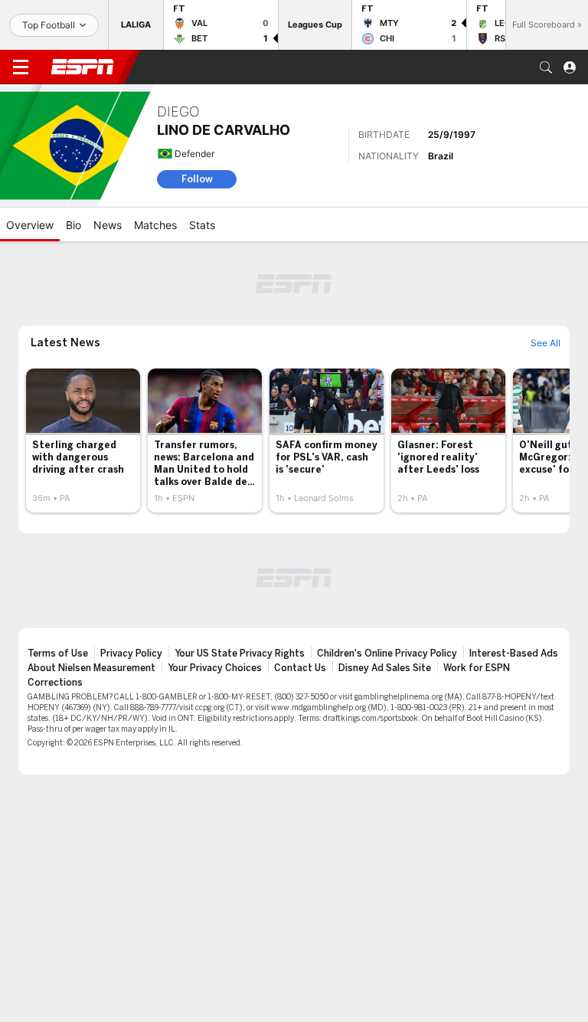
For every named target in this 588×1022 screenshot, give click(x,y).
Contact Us (300, 668)
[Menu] (20, 67)
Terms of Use (58, 653)
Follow (197, 179)
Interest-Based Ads (513, 653)
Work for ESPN (476, 668)
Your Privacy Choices (215, 668)
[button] (546, 67)
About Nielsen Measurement (91, 668)
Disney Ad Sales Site (384, 668)
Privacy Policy (131, 653)
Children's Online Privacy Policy (387, 653)
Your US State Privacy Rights (240, 653)
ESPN (82, 67)
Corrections (55, 682)
